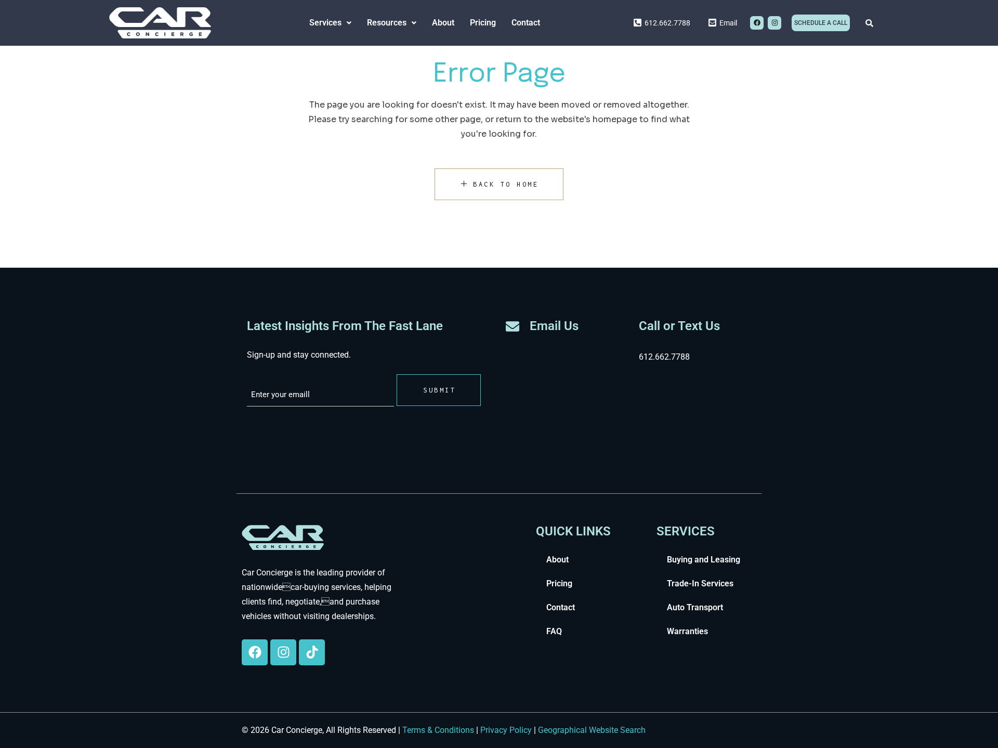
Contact (525, 23)
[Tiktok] (312, 652)
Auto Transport (695, 607)
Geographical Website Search (592, 730)
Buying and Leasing (703, 560)
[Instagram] (774, 23)
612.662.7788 (664, 357)
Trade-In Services (700, 583)
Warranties (687, 631)
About (443, 23)
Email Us (554, 326)
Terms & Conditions (438, 730)
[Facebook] (757, 23)
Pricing (483, 23)
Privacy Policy (506, 730)
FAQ (554, 631)
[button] (330, 23)
